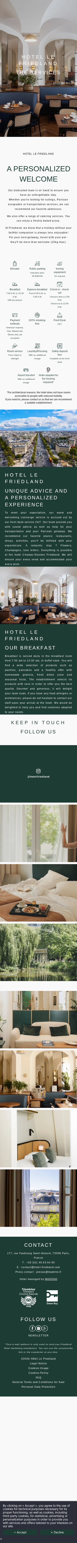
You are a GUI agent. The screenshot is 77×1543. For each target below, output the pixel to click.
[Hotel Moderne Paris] (41, 1297)
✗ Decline (57, 1532)
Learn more (38, 1538)
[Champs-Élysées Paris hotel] (32, 1328)
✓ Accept (20, 1532)
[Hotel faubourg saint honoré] (39, 1328)
